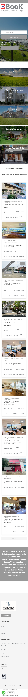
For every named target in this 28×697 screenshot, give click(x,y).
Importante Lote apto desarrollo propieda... (13, 320)
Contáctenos (6, 615)
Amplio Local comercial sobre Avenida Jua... (12, 477)
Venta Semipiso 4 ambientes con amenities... (13, 438)
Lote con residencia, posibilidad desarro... (13, 280)
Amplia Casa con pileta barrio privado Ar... (12, 517)
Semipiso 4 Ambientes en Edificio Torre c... (13, 359)
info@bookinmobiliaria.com (11, 3)
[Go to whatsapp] (3, 693)
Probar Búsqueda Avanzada (10, 48)
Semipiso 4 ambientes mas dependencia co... (11, 398)
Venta (2, 630)
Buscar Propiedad (14, 37)
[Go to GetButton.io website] (3, 695)
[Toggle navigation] (2, 14)
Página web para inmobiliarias (10, 689)
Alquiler (3, 633)
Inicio (2, 626)
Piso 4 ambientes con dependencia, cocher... (10, 241)
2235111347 (8, 1)
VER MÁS (14, 538)
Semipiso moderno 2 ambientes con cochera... (13, 202)
